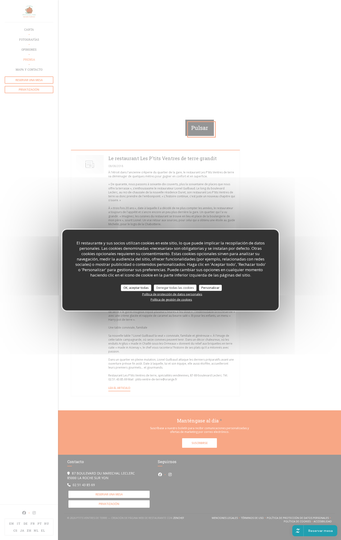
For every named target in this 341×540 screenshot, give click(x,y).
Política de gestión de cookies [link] (171, 299)
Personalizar (210, 288)
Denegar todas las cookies (175, 288)
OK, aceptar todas (136, 288)
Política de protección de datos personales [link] (172, 294)
